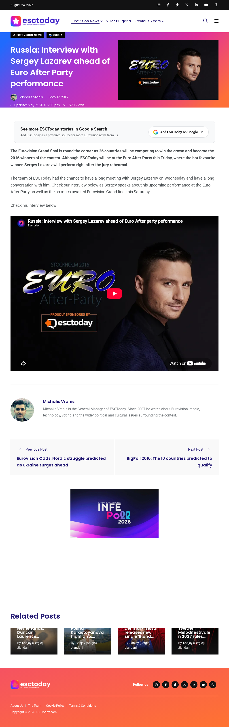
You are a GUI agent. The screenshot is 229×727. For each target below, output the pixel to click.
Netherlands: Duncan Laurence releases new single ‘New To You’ (32, 638)
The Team (34, 705)
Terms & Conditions (82, 705)
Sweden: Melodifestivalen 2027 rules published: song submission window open (194, 638)
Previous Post (36, 449)
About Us (17, 705)
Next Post (195, 449)
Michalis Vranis (58, 401)
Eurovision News (85, 21)
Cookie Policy (55, 705)
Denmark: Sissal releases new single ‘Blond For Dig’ (141, 634)
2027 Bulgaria (118, 21)
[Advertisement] (114, 576)
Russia (57, 35)
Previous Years (147, 21)
